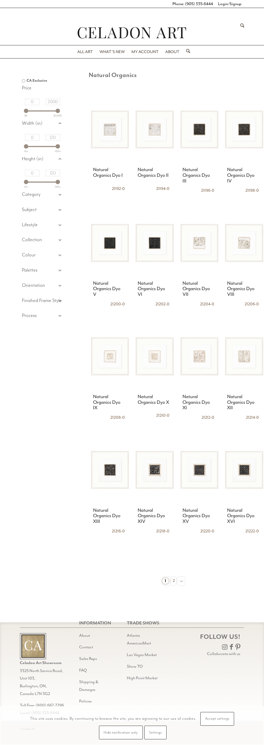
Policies (85, 701)
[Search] (240, 33)
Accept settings (217, 719)
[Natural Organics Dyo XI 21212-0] (199, 357)
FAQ (83, 670)
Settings (155, 733)
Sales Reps (88, 658)
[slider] (26, 111)
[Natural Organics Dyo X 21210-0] (155, 357)
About (84, 635)
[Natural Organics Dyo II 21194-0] (155, 129)
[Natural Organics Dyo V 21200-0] (110, 243)
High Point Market (142, 678)
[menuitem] (240, 33)
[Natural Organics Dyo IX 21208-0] (110, 357)
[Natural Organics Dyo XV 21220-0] (199, 470)
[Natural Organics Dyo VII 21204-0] (199, 243)
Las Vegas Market (142, 654)
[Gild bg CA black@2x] (33, 646)
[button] (42, 210)
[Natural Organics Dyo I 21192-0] (110, 129)
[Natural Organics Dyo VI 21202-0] (155, 243)
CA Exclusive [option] (37, 81)
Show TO (135, 666)
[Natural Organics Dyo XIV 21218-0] (155, 470)
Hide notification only (121, 733)
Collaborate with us (223, 653)
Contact (86, 647)
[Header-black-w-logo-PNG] (132, 33)
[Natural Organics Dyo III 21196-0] (199, 129)
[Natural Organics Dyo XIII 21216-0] (110, 470)
